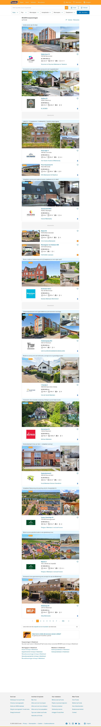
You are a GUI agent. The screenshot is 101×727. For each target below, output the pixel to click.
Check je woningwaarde (17, 703)
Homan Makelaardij (46, 219)
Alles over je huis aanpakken (39, 709)
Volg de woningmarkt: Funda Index (20, 709)
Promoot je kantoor (57, 706)
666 (63, 621)
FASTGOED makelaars (47, 255)
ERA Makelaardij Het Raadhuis (49, 175)
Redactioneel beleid (77, 709)
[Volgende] (68, 621)
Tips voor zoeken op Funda (38, 712)
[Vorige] (32, 621)
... (59, 621)
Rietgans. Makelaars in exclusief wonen (52, 527)
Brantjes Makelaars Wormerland (49, 299)
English (89, 723)
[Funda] (14, 2)
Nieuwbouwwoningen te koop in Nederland (34, 654)
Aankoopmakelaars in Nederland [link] (60, 649)
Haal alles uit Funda (36, 715)
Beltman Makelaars (46, 439)
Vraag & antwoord (15, 712)
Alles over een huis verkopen (39, 706)
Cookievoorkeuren (49, 723)
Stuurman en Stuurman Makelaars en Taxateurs (54, 64)
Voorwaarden (32, 723)
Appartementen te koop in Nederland (32, 652)
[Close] (77, 627)
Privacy (25, 723)
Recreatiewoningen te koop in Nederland (33, 658)
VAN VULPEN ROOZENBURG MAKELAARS (53, 351)
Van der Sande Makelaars (48, 395)
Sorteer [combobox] (73, 20)
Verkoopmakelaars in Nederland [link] (60, 652)
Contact (74, 712)
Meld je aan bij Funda (58, 700)
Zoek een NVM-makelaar (17, 706)
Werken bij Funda (77, 703)
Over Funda (75, 700)
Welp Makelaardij (45, 616)
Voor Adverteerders (77, 706)
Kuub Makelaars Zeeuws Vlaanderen (51, 483)
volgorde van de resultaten (41, 627)
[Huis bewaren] (78, 54)
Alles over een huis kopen (38, 703)
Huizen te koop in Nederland (30, 649)
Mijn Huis (34, 700)
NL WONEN (44, 108)
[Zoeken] (66, 7)
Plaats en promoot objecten (59, 703)
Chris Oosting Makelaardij (48, 241)
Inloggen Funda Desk (58, 712)
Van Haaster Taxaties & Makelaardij (50, 160)
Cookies (40, 723)
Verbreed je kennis (57, 709)
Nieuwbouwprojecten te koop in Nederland (34, 656)
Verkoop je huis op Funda (17, 700)
